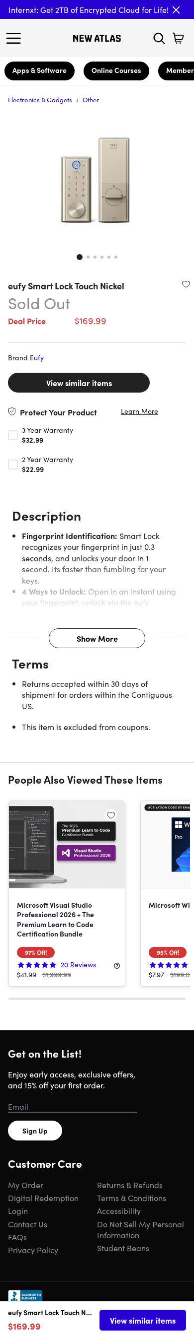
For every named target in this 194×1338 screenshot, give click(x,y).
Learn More (139, 411)
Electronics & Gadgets (40, 99)
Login (18, 1210)
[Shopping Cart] (178, 38)
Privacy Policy (33, 1249)
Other (91, 99)
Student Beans (123, 1247)
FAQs (17, 1236)
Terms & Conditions (131, 1197)
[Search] (159, 38)
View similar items (79, 382)
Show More (97, 638)
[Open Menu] (16, 38)
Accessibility (119, 1210)
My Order (25, 1184)
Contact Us (27, 1223)
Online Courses (116, 70)
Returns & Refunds (130, 1184)
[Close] (176, 10)
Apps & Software (39, 70)
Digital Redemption (43, 1197)
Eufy (37, 357)
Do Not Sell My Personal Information (140, 1229)
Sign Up (35, 1131)
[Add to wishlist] (186, 284)
